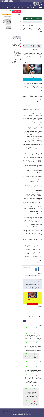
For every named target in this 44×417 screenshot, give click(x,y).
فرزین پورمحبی (37, 275)
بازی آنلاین (9, 18)
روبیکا (2, 1)
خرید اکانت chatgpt (8, 24)
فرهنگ (31, 7)
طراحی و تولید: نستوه (37, 415)
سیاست (36, 7)
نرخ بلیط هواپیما (8, 27)
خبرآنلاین (35, 4)
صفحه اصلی (40, 7)
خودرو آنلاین (10, 7)
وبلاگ (36, 22)
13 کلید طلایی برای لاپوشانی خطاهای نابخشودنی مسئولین (31, 285)
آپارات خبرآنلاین (6, 1)
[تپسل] (23, 17)
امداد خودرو (9, 26)
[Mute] (26, 73)
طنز (25, 275)
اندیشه (7, 7)
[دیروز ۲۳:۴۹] (18, 59)
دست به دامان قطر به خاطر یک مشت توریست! (33, 288)
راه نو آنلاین (6, 16)
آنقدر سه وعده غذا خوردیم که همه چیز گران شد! (33, 283)
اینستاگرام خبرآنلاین (9, 1)
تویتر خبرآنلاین (7, 1)
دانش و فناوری (15, 7)
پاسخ (24, 327)
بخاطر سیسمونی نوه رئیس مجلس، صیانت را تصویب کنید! (31, 287)
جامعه (28, 7)
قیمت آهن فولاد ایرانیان (7, 21)
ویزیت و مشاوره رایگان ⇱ (32, 303)
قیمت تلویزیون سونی (7, 19)
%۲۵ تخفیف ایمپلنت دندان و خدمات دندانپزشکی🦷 (32, 299)
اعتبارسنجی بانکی (8, 22)
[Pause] (24, 73)
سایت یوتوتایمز (8, 23)
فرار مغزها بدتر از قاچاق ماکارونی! (34, 281)
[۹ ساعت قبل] (18, 49)
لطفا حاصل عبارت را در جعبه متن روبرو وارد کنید (34, 316)
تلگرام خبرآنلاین (11, 1)
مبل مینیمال (9, 20)
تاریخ (19, 7)
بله (4, 1)
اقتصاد (33, 7)
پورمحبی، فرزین (31, 22)
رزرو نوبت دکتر (8, 28)
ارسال (24, 321)
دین (4, 7)
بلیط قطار (4, 22)
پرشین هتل (5, 20)
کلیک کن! (32, 79)
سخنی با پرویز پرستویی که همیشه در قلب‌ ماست (32, 284)
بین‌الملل (24, 7)
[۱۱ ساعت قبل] (18, 40)
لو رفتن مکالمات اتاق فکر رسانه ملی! (32, 29)
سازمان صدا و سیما (30, 275)
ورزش (22, 7)
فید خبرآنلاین (12, 1)
